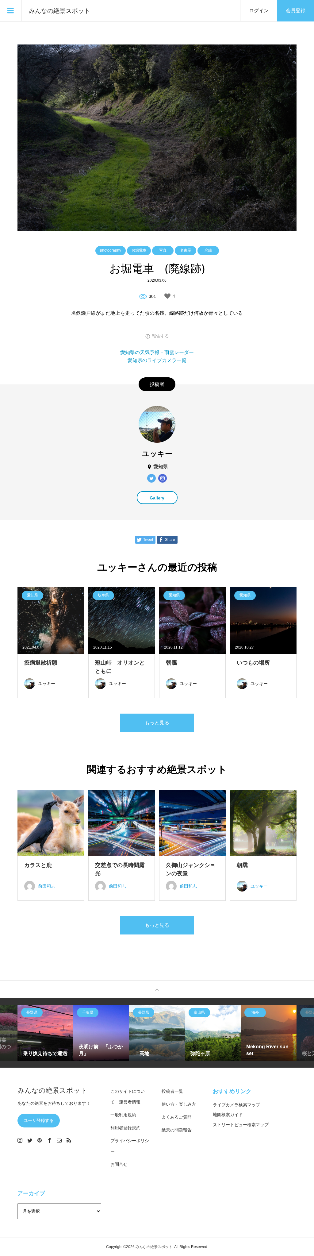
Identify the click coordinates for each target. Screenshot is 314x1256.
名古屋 (185, 250)
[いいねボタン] (167, 296)
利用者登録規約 (125, 1127)
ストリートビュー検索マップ (241, 1124)
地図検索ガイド (228, 1114)
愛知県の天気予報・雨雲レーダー (157, 352)
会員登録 (295, 10)
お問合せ (119, 1164)
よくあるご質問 (177, 1117)
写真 (163, 250)
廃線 (208, 250)
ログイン (259, 10)
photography (110, 250)
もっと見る (157, 722)
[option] (45, 1033)
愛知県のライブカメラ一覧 (157, 360)
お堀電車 (139, 250)
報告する (160, 335)
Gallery (157, 497)
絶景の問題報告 (177, 1129)
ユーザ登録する (39, 1120)
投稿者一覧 (172, 1091)
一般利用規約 (123, 1114)
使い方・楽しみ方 (179, 1104)
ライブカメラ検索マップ (236, 1104)
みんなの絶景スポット (59, 10)
